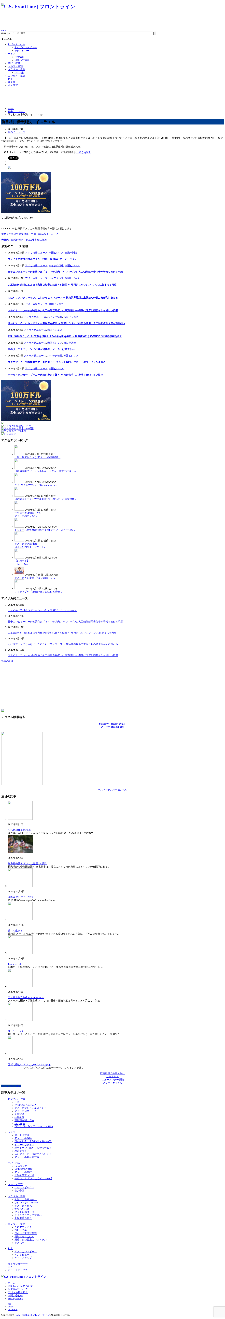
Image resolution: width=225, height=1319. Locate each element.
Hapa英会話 (20, 1166)
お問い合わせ (15, 1295)
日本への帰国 (21, 60)
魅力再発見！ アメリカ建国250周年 (27, 863)
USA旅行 (19, 72)
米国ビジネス (56, 252)
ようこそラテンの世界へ (28, 1215)
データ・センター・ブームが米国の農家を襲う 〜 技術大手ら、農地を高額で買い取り (55, 374)
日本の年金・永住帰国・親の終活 (33, 1141)
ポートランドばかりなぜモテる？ (33, 1147)
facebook (12, 1309)
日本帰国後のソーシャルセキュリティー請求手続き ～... (46, 471)
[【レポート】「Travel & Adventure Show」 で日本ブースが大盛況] (19, 557)
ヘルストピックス (24, 1187)
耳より (11, 82)
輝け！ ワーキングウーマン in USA (33, 1126)
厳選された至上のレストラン (30, 1239)
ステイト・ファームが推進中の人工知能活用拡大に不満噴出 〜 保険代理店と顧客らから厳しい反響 (63, 310)
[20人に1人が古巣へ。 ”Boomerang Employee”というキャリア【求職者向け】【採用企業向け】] (19, 482)
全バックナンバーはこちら (112, 789)
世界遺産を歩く (23, 1218)
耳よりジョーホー (18, 1263)
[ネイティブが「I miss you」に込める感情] (19, 588)
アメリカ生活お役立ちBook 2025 (26, 997)
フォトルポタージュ (25, 1212)
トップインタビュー (25, 47)
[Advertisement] (61, 20)
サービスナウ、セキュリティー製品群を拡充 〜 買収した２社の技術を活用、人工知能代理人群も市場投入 (66, 323)
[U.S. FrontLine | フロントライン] (38, 6)
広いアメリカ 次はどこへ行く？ (33, 1154)
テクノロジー (21, 50)
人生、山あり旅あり (25, 1199)
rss (9, 1303)
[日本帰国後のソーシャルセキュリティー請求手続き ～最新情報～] (19, 468)
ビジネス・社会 (16, 44)
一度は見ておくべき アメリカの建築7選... (37, 457)
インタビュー (21, 1254)
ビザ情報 (19, 57)
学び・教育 (14, 63)
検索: (4, 33)
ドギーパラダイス (24, 1144)
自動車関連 (71, 252)
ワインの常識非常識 (25, 1233)
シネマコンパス (23, 1227)
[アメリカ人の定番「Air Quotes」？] (19, 574)
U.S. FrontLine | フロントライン (32, 1315)
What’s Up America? (25, 1105)
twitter (11, 1306)
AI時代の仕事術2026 (19, 830)
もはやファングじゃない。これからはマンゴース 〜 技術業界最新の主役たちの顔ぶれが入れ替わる (63, 297)
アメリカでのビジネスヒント (30, 1108)
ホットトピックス (18, 1270)
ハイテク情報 (56, 265)
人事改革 (19, 1114)
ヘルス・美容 (15, 66)
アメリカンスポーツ (25, 1251)
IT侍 (16, 1102)
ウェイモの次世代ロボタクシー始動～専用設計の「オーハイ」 (42, 259)
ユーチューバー (16, 1031)
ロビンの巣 (20, 1230)
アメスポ (19, 1242)
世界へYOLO (21, 1209)
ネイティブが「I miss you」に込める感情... (38, 591)
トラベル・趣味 (16, 69)
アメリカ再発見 (23, 1205)
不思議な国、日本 (24, 1120)
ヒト (10, 79)
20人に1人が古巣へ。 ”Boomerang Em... (36, 485)
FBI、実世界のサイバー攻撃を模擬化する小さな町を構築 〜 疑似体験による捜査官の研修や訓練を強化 (65, 336)
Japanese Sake (15, 964)
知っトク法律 (21, 1135)
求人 (10, 1267)
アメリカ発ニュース (36, 252)
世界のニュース (16, 132)
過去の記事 (7, 661)
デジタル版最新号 (18, 1292)
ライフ (11, 53)
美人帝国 (19, 1190)
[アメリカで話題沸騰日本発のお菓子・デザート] (19, 540)
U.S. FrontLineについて (20, 1286)
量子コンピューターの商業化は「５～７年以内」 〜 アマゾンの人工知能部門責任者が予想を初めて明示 (65, 271)
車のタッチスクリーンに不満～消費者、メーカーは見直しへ (41, 349)
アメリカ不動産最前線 (26, 1157)
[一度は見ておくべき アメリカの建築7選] (19, 454)
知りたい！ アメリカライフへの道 (33, 1178)
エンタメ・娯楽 (16, 75)
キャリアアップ (23, 1258)
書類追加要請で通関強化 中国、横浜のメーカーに (29, 234)
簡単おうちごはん (24, 1236)
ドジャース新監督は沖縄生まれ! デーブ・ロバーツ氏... (44, 530)
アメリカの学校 (23, 1172)
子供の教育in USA (24, 1175)
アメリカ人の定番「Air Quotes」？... (34, 578)
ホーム (11, 1283)
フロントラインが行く (26, 1202)
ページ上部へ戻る (11, 1086)
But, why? (19, 1123)
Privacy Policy (15, 1298)
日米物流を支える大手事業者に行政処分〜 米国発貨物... (45, 499)
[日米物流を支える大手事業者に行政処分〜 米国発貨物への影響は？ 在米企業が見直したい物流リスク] (19, 496)
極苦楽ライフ (21, 1151)
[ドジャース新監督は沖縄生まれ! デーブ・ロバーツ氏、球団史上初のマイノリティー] (19, 526)
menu (4, 30)
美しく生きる (15, 930)
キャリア (13, 85)
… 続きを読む (83, 152)
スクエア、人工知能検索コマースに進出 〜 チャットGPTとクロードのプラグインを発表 (57, 362)
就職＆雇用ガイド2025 (20, 897)
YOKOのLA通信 (23, 1169)
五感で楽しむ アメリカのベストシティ (29, 1064)
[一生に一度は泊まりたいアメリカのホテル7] (19, 509)
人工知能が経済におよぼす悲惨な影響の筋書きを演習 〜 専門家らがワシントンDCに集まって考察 (62, 284)
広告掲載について (18, 1289)
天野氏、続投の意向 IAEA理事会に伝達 (24, 239)
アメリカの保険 (23, 1138)
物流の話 (19, 1117)
